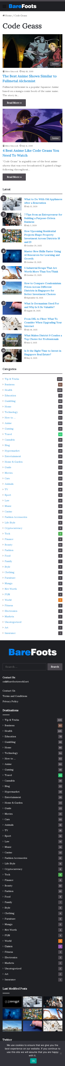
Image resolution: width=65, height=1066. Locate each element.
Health (8, 390)
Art (6, 627)
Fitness (9, 605)
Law (7, 500)
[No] (60, 1053)
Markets (9, 616)
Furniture (10, 577)
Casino (8, 511)
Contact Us (9, 690)
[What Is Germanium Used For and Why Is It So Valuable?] (12, 308)
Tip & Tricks (12, 378)
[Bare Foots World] (22, 6)
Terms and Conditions (15, 696)
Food (7, 555)
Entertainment (13, 456)
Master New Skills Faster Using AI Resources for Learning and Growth (42, 255)
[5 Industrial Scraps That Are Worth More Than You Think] (12, 272)
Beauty (8, 544)
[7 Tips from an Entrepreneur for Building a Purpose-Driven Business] (12, 219)
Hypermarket (12, 450)
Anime (8, 423)
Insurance (10, 633)
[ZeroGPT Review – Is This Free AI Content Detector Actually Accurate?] (12, 1001)
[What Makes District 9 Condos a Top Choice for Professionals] (12, 340)
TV (6, 489)
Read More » (14, 102)
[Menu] (4, 7)
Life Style (10, 522)
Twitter (7, 1039)
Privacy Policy (10, 701)
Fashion (9, 550)
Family (8, 561)
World (8, 599)
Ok (33, 1060)
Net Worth (11, 588)
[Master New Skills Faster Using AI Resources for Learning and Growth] (12, 256)
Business (10, 384)
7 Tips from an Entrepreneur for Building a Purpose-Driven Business (43, 218)
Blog (7, 445)
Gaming (9, 428)
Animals (9, 483)
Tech (7, 533)
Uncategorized (13, 622)
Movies (9, 472)
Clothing (9, 572)
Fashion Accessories (16, 517)
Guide (8, 467)
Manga (8, 583)
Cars (7, 478)
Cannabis (10, 439)
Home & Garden (14, 461)
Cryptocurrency (13, 528)
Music (8, 506)
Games (8, 946)
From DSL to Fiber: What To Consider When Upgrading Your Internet (43, 322)
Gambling (10, 401)
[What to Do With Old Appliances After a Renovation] (12, 203)
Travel (8, 434)
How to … (10, 417)
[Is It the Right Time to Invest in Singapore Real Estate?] (12, 355)
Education (10, 395)
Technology (11, 412)
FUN (7, 594)
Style (7, 566)
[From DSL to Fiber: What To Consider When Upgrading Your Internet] (12, 323)
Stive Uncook (11, 71)
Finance (9, 539)
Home (8, 15)
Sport (8, 494)
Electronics (11, 610)
